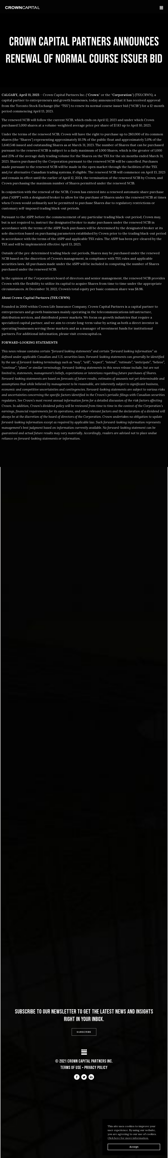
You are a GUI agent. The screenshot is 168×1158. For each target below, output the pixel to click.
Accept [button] (133, 1146)
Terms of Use (70, 1067)
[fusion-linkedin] (91, 1077)
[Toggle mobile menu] (161, 7)
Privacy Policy (96, 1067)
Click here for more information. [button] (128, 1138)
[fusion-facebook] (77, 1077)
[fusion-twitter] (84, 1077)
